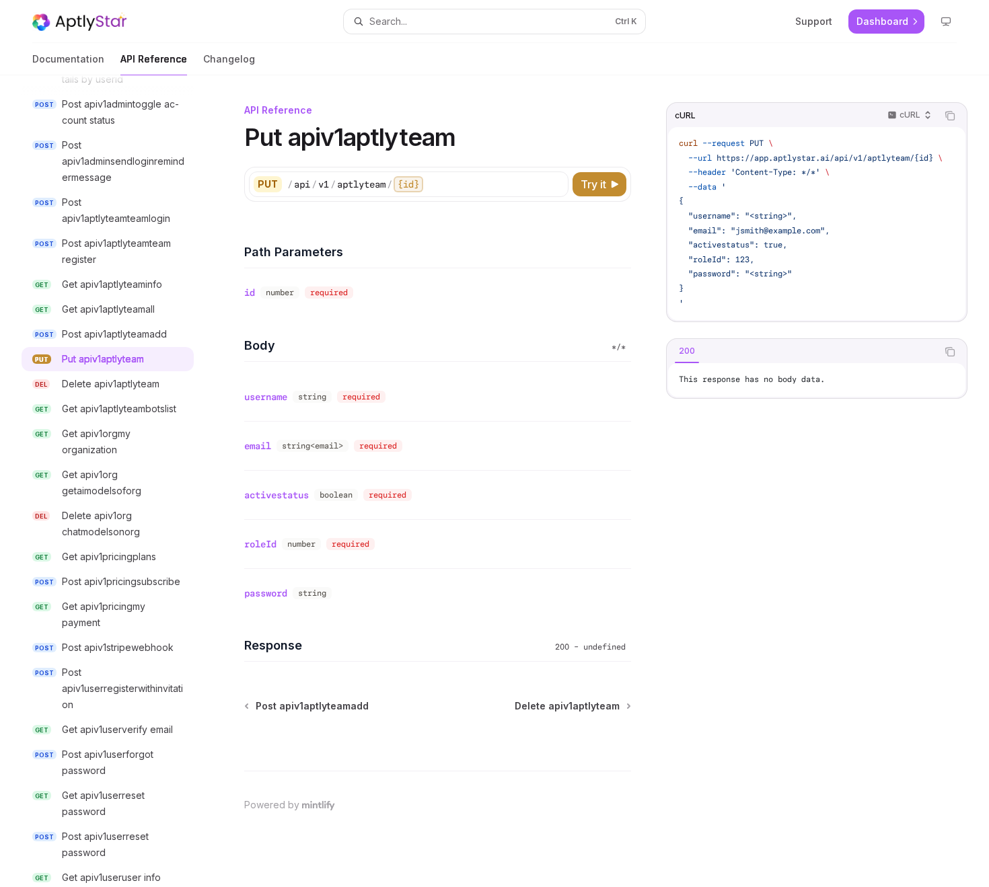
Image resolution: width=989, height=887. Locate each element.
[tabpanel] (816, 380)
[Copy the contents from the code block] (950, 115)
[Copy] (555, 184)
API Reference (153, 59)
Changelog (229, 59)
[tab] (687, 351)
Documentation (68, 59)
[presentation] (118, 481)
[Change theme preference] (946, 21)
